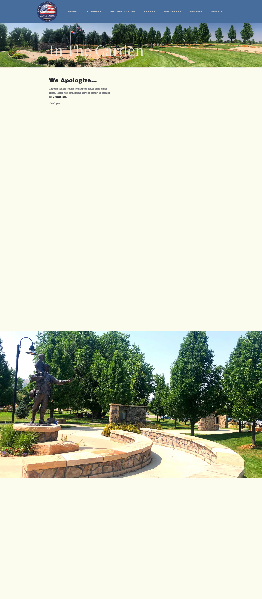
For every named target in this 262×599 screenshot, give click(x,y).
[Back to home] (47, 11)
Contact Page (59, 96)
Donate (217, 11)
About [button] (73, 11)
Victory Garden (122, 11)
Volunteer (172, 11)
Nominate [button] (94, 11)
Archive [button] (196, 11)
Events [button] (150, 11)
